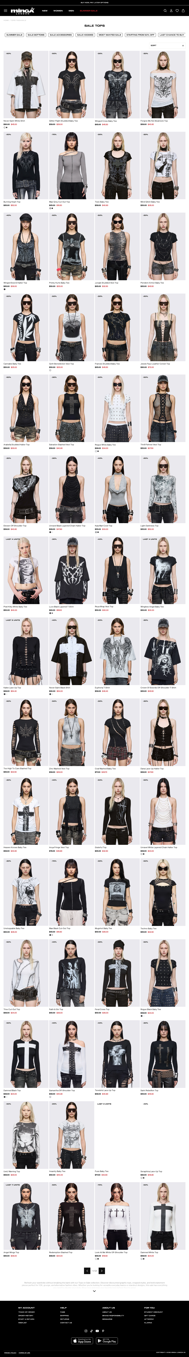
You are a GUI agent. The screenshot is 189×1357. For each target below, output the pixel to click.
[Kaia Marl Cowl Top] (96, 532)
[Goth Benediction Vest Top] (50, 370)
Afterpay (149, 1319)
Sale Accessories (61, 35)
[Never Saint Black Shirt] (6, 127)
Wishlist (22, 1323)
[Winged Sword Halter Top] (4, 289)
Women (58, 11)
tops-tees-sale (18, 20)
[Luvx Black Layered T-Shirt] (50, 613)
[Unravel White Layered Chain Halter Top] (52, 532)
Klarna (148, 1323)
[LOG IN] (171, 11)
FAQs (62, 1312)
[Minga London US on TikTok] (91, 1330)
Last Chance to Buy (172, 35)
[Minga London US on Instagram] (86, 1330)
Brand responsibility (113, 1315)
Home (6, 20)
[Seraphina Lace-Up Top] (6, 694)
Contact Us (66, 1323)
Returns (64, 1319)
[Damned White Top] (6, 1097)
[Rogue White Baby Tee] (96, 451)
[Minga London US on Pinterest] (103, 1330)
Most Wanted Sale (110, 35)
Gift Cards (149, 1315)
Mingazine (107, 1319)
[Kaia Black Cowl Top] (98, 532)
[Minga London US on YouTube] (97, 1330)
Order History (25, 1315)
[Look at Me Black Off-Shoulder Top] (98, 1259)
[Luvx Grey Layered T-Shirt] (52, 613)
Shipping (64, 1315)
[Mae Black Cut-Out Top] (52, 208)
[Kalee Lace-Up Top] (4, 694)
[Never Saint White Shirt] (4, 127)
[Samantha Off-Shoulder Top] (50, 1097)
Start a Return (26, 1319)
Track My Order (26, 1312)
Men (71, 11)
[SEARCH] (165, 11)
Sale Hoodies (85, 35)
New (45, 11)
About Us (107, 1312)
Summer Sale (88, 11)
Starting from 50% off (140, 35)
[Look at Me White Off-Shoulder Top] (96, 1259)
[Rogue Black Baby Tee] (98, 451)
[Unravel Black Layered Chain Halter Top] (50, 532)
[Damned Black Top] (4, 1097)
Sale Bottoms (36, 35)
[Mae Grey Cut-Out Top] (50, 208)
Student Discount (153, 1312)
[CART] (183, 11)
